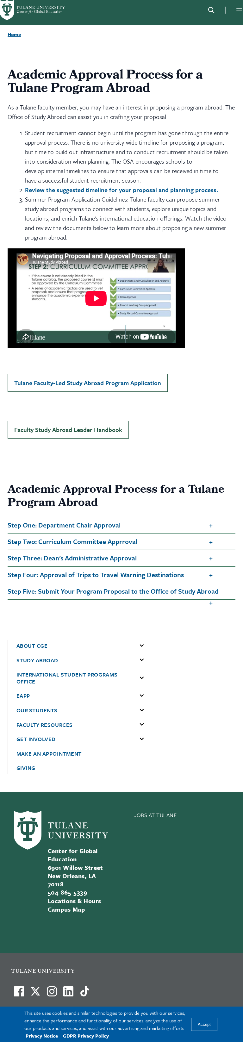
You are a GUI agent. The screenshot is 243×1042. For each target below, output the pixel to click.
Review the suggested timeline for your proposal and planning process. (121, 189)
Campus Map (66, 909)
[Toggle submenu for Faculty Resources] (142, 725)
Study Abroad (37, 660)
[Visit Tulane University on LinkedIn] (68, 994)
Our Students (37, 710)
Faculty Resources (44, 724)
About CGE (32, 645)
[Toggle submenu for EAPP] (142, 696)
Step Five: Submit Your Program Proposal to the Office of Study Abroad (113, 591)
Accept (204, 1024)
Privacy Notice (42, 1035)
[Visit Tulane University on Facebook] (19, 994)
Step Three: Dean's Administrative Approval (72, 558)
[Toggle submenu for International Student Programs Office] (142, 678)
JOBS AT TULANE (155, 815)
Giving (25, 767)
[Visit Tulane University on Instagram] (52, 994)
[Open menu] (239, 10)
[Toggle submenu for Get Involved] (142, 739)
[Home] (33, 10)
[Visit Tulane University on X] (35, 994)
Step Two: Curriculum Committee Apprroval (72, 541)
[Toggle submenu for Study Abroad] (142, 660)
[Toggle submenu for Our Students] (142, 710)
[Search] (211, 10)
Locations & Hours (74, 900)
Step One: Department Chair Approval (64, 525)
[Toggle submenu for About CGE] (142, 646)
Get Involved (36, 739)
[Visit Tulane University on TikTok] (84, 994)
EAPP (23, 695)
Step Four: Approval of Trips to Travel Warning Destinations (96, 574)
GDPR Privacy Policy (86, 1035)
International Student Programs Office (67, 678)
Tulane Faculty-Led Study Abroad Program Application (87, 382)
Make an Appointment (49, 753)
